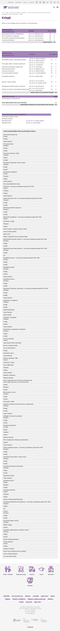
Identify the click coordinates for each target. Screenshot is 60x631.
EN (58, 2)
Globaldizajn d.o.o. (30, 627)
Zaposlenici (18, 2)
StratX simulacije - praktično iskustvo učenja (15, 229)
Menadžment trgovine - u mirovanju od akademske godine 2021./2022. (21, 258)
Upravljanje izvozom (8, 480)
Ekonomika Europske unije (10, 134)
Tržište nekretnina (8, 542)
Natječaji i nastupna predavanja (37, 599)
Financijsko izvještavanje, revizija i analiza (14, 162)
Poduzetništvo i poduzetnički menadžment (14, 329)
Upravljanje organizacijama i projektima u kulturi (16, 530)
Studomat (27, 596)
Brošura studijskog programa (11, 539)
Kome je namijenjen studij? (10, 345)
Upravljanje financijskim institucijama (10, 14)
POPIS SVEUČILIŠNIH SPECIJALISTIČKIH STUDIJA (38, 12)
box (4, 255)
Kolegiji (21, 14)
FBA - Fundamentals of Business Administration (15, 440)
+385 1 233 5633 (31, 611)
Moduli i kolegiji (7, 525)
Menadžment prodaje (8, 267)
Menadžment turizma (8, 279)
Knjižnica (7, 599)
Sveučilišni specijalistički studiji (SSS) (17, 12)
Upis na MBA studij (8, 365)
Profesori (5, 259)
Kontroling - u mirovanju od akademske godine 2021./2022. (18, 186)
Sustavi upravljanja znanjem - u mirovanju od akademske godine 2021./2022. (23, 447)
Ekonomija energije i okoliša (10, 520)
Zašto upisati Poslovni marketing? (12, 343)
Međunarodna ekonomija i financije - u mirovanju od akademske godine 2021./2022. (25, 239)
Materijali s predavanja (9, 375)
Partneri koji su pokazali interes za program (14, 551)
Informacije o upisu (8, 353)
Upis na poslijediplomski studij (11, 184)
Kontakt (5, 139)
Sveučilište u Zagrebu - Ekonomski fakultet (11, 7)
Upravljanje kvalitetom (9, 490)
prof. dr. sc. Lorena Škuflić (33, 123)
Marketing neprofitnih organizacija (12, 207)
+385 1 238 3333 (31, 610)
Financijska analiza (8, 144)
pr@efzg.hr (31, 613)
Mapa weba (37, 602)
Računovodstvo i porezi (9, 392)
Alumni (25, 2)
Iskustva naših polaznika (9, 231)
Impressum (29, 602)
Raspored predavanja (8, 309)
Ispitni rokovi (6, 234)
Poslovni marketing (8, 338)
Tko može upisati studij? (9, 556)
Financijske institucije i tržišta (11, 153)
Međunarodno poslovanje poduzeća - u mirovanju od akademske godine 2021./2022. (25, 248)
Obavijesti (6, 387)
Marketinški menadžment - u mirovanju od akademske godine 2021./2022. (22, 217)
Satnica (5, 434)
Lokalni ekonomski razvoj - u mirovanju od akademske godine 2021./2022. (22, 198)
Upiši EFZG (6, 596)
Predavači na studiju (8, 548)
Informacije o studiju (8, 221)
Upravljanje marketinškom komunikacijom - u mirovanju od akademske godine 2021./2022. (27, 502)
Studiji (6, 12)
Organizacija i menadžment (10, 300)
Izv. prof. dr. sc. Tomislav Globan (35, 120)
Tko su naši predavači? (9, 348)
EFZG (3, 12)
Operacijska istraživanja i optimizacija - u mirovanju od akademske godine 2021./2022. (25, 288)
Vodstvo (5, 511)
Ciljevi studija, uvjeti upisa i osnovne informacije (16, 382)
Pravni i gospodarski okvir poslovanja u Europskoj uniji (17, 380)
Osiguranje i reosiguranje (9, 317)
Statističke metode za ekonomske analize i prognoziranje (18, 404)
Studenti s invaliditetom (19, 599)
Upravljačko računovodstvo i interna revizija (14, 457)
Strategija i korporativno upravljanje (12, 416)
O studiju (5, 427)
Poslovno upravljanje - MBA (10, 358)
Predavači (6, 145)
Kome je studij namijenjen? (10, 553)
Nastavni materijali (8, 437)
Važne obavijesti (7, 141)
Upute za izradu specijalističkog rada (13, 499)
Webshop (10, 2)
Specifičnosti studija (8, 475)
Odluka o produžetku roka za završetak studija (15, 236)
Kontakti (31, 2)
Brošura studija (7, 315)
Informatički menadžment (10, 172)
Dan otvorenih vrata (17, 596)
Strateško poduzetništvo (9, 425)
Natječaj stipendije (8, 377)
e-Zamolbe (36, 596)
